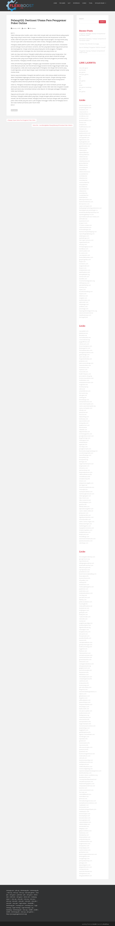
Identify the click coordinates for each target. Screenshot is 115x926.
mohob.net (82, 621)
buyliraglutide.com (84, 142)
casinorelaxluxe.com (85, 822)
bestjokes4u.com (84, 608)
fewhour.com (83, 651)
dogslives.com (83, 698)
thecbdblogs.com (84, 536)
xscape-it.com (83, 223)
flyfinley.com (82, 599)
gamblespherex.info (85, 732)
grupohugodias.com (85, 259)
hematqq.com (29, 905)
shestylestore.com (84, 873)
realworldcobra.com (85, 717)
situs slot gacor (83, 68)
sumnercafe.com (84, 276)
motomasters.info (84, 743)
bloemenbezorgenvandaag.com (88, 451)
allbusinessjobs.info (84, 567)
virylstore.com (83, 369)
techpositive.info (84, 683)
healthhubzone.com (85, 127)
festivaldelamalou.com (85, 350)
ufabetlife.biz (83, 169)
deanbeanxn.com (84, 584)
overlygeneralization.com (86, 664)
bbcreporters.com (84, 204)
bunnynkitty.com (84, 457)
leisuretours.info (83, 672)
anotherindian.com (84, 300)
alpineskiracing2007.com (86, 509)
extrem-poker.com (84, 251)
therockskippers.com (85, 502)
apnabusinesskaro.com (86, 541)
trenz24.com (82, 414)
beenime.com (83, 788)
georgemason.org (84, 559)
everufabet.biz (83, 193)
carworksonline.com (85, 365)
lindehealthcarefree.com (86, 565)
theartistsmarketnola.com (86, 487)
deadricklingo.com (84, 728)
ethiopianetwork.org (85, 666)
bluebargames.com (84, 348)
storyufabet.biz (83, 184)
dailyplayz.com (83, 828)
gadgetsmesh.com (84, 668)
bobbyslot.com (83, 614)
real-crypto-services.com (86, 240)
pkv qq (17, 890)
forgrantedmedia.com (85, 359)
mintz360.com (83, 619)
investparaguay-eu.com (86, 246)
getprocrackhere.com (85, 831)
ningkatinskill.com (84, 266)
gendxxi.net (82, 741)
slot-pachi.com (83, 634)
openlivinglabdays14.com (86, 214)
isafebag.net (82, 397)
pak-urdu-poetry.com (85, 687)
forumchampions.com (85, 346)
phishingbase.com (84, 856)
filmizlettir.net (83, 335)
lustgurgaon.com (84, 610)
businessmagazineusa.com (87, 754)
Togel (90, 3)
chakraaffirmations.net (85, 606)
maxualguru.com (84, 629)
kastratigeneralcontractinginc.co (88, 210)
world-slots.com (83, 591)
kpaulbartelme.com (84, 777)
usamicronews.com (84, 850)
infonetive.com (83, 468)
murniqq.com (20, 905)
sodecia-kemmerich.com (86, 790)
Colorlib (94, 924)
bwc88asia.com (83, 249)
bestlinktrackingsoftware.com (87, 809)
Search (81, 19)
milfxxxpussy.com (84, 283)
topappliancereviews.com (86, 528)
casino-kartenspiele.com (86, 404)
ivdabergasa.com (84, 236)
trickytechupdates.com (85, 530)
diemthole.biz (83, 427)
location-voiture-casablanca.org (88, 775)
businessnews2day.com (86, 760)
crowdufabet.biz (83, 195)
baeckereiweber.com (85, 105)
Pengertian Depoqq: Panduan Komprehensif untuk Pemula (92, 51)
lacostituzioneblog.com (86, 291)
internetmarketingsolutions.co (87, 691)
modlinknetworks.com (85, 841)
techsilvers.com (83, 264)
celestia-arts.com (84, 344)
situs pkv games (83, 74)
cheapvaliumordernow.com (87, 786)
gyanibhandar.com (84, 146)
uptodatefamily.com (85, 285)
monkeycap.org (83, 387)
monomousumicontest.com (87, 726)
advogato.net (83, 395)
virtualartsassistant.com (86, 781)
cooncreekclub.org (84, 339)
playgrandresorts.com (85, 867)
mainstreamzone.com (85, 657)
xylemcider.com (83, 302)
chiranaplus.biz (83, 489)
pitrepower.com (83, 513)
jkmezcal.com (83, 798)
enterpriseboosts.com (85, 402)
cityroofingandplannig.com (87, 234)
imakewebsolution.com (86, 593)
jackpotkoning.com (84, 839)
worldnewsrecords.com (86, 762)
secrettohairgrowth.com (86, 453)
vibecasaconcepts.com (85, 747)
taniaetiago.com (84, 304)
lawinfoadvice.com (84, 272)
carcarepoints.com (84, 255)
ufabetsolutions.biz (84, 172)
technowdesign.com (85, 229)
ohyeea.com (82, 294)
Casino (84, 3)
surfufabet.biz (83, 176)
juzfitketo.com (83, 306)
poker (80, 85)
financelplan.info (84, 576)
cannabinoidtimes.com (85, 642)
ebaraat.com (83, 129)
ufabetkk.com (83, 429)
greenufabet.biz (83, 163)
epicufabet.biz (83, 187)
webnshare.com (83, 662)
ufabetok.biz (82, 191)
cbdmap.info (82, 582)
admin (25, 28)
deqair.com (82, 261)
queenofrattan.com (84, 702)
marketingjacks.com (85, 526)
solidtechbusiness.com (85, 766)
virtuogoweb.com (84, 137)
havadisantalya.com (85, 114)
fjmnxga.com (83, 462)
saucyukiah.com (83, 331)
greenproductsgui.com (85, 644)
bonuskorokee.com (84, 818)
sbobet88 (30, 903)
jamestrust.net (83, 412)
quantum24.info (83, 749)
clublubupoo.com (84, 811)
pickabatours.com (84, 572)
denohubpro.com (84, 706)
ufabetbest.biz (83, 178)
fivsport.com (82, 268)
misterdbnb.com (84, 796)
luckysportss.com (84, 846)
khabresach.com (84, 534)
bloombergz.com (84, 399)
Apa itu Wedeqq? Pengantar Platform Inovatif (92, 47)
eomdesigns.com (84, 736)
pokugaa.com (83, 863)
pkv (80, 76)
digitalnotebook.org (84, 627)
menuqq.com (10, 890)
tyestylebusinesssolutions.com (88, 803)
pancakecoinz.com (84, 597)
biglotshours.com (84, 139)
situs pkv (20, 899)
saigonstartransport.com (86, 464)
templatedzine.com (84, 270)
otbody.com (82, 410)
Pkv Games (62, 3)
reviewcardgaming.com (86, 769)
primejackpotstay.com (85, 861)
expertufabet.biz (83, 152)
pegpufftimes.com (84, 342)
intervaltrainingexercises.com (87, 801)
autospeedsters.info (85, 721)
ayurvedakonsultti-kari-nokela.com (89, 217)
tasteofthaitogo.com (85, 455)
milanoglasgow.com (85, 496)
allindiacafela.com (84, 506)
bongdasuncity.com (84, 632)
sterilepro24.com (84, 764)
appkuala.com (83, 444)
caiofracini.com (83, 681)
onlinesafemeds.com (85, 144)
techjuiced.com (83, 131)
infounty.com (83, 244)
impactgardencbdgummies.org (88, 311)
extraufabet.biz (83, 167)
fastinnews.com (83, 833)
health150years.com (85, 374)
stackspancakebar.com (85, 491)
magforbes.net (83, 384)
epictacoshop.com (84, 470)
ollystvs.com (82, 694)
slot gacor (13, 895)
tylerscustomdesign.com (86, 363)
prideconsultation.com (85, 602)
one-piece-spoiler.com (85, 711)
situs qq (9, 892)
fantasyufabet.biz (84, 154)
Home (55, 3)
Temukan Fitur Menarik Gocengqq (89, 44)
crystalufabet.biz (84, 189)
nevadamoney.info (84, 479)
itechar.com (82, 122)
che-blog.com (83, 595)
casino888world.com (85, 794)
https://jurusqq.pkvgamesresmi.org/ (16, 914)
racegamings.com (84, 858)
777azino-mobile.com (85, 225)
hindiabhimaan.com (84, 532)
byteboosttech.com (84, 133)
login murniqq (16, 907)
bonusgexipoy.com (84, 820)
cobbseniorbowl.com (85, 227)
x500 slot (12, 897)
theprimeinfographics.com (86, 783)
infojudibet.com (83, 580)
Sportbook (76, 3)
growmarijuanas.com (85, 659)
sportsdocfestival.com (85, 871)
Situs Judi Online (99, 3)
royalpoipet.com (84, 805)
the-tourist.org (83, 393)
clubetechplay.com (84, 824)
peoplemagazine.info (85, 107)
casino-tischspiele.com (85, 408)
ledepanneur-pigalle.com (86, 483)
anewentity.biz (83, 442)
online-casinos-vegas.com (86, 521)
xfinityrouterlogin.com (85, 524)
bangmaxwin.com (84, 466)
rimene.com (82, 481)
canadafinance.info (84, 476)
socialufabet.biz (83, 174)
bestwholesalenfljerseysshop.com (89, 212)
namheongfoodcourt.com (86, 494)
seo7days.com (83, 446)
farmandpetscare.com (85, 677)
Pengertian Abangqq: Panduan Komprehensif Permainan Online (92, 34)
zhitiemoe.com (83, 296)
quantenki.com (83, 751)
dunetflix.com (83, 279)
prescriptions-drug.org (85, 376)
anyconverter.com (84, 421)
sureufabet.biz (83, 180)
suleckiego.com (83, 543)
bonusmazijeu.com (84, 813)
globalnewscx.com (84, 696)
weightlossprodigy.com (86, 623)
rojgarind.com (83, 649)
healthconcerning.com (85, 646)
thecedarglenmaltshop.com (87, 557)
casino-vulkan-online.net (86, 511)
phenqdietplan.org (84, 274)
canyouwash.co (83, 112)
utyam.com (82, 289)
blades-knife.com (84, 709)
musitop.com (83, 287)
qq (80, 78)
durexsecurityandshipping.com (88, 231)
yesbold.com (83, 124)
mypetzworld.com (84, 242)
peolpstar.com (83, 361)
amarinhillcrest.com (84, 391)
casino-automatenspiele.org (87, 406)
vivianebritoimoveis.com (86, 382)
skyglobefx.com (83, 730)
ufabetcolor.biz (83, 165)
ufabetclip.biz (83, 150)
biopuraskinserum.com (85, 472)
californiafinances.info (85, 474)
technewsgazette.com (85, 434)
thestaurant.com (84, 807)
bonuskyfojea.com (84, 816)
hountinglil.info (83, 604)
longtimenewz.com (84, 843)
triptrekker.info (83, 739)
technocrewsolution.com (86, 378)
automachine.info (84, 719)
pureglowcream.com (85, 449)
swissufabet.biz (83, 159)
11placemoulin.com (84, 617)
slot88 (30, 910)
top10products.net (84, 570)
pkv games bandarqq (85, 87)
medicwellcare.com (84, 756)
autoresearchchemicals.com (87, 538)
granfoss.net (82, 504)
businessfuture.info (84, 578)
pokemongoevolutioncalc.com (88, 854)
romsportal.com (83, 869)
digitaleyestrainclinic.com (86, 517)
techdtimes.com (83, 116)
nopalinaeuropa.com (85, 315)
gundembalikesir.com (85, 120)
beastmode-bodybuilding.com (87, 574)
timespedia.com (83, 423)
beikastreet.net (83, 333)
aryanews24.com (84, 221)
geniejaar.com (83, 612)
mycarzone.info (83, 745)
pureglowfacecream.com (86, 436)
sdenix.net (82, 389)
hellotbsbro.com (84, 674)
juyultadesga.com (84, 238)
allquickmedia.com (84, 431)
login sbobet (22, 903)
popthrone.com (83, 589)
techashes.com (83, 110)
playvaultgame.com (84, 865)
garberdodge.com (84, 354)
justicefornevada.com (85, 670)
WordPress (106, 924)
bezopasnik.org (83, 459)
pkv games (14, 110)
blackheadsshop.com (85, 773)
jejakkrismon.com (84, 425)
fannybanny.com (84, 835)
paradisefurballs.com (85, 638)
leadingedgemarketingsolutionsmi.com (90, 208)
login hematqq (26, 907)
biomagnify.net (83, 317)
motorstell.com (83, 372)
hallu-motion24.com (85, 500)
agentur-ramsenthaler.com (87, 734)
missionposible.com (85, 519)
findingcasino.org (84, 715)
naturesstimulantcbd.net (86, 313)
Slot (69, 3)
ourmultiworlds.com (85, 337)
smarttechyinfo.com (85, 625)
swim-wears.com (84, 357)
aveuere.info (82, 640)
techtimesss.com (84, 367)
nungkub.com (83, 298)
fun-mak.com (83, 792)
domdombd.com (84, 826)
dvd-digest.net (83, 485)
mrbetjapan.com (84, 440)
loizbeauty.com (83, 419)
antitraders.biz (83, 219)
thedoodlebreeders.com (86, 257)
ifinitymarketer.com (84, 837)
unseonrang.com (84, 685)
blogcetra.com (83, 689)
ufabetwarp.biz (83, 148)
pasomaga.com (83, 309)
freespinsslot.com (84, 636)
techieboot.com (83, 118)
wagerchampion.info (85, 724)
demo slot (27, 897)
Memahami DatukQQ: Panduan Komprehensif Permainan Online (92, 39)
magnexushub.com (84, 135)
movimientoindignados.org (87, 281)
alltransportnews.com (85, 199)
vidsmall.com (83, 758)
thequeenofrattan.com (85, 704)
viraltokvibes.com (84, 380)
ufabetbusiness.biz (84, 161)
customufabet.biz (84, 182)
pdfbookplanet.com (84, 700)
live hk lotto (82, 70)
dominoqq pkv (25, 890)
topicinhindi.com (84, 561)
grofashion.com (83, 852)
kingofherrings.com (84, 438)
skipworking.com (84, 417)
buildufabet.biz (83, 197)
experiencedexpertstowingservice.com (90, 771)
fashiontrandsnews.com (86, 202)
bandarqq (9, 910)
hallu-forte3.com (84, 498)
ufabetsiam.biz (83, 157)
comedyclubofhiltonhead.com (87, 779)
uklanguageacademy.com (86, 563)
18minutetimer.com (85, 653)
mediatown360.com (85, 515)
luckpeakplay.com (84, 848)
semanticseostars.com (85, 655)
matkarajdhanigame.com (86, 587)
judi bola (19, 895)
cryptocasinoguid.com (85, 206)
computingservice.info (85, 679)
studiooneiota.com (84, 713)
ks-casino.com (83, 253)
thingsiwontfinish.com (85, 876)
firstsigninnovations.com (86, 352)
